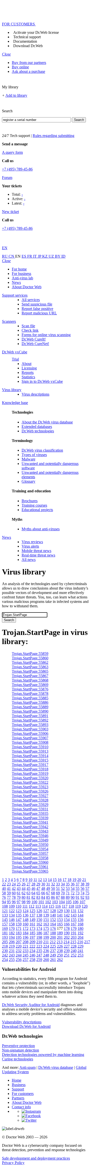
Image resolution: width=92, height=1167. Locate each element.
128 (53, 911)
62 (24, 893)
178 (67, 928)
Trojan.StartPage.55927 (30, 796)
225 (53, 946)
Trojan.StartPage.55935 (30, 813)
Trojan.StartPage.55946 (30, 836)
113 (38, 906)
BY (58, 256)
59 (9, 893)
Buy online (20, 67)
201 (60, 937)
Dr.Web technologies (38, 431)
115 (51, 906)
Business (19, 1085)
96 (14, 902)
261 (53, 959)
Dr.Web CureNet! (35, 344)
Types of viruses (34, 455)
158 (12, 924)
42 (14, 888)
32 (53, 884)
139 (46, 915)
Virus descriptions (35, 394)
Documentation (25, 41)
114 (45, 906)
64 (33, 893)
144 (80, 915)
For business (21, 273)
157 (5, 924)
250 (60, 955)
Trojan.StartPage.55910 (30, 747)
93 (87, 897)
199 (46, 937)
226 (60, 946)
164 (53, 924)
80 (24, 897)
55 (77, 888)
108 (5, 906)
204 (80, 937)
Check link (30, 330)
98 (24, 902)
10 (30, 880)
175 (46, 928)
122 (12, 911)
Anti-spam (27, 1067)
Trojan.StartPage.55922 (30, 782)
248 (46, 955)
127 (46, 911)
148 (25, 920)
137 (32, 915)
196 (25, 937)
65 (38, 893)
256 (19, 959)
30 (43, 884)
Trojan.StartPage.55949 (30, 840)
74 (82, 893)
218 (5, 946)
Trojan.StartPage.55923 (30, 787)
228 (74, 946)
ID (63, 256)
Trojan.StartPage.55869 (30, 685)
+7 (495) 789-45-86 (17, 169)
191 (74, 933)
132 (80, 911)
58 (4, 893)
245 (25, 955)
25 (19, 884)
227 (67, 946)
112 (31, 906)
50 (53, 888)
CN (12, 256)
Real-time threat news (38, 555)
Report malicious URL (39, 313)
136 (25, 915)
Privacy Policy (13, 1163)
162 (39, 924)
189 (60, 933)
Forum (7, 177)
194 (12, 937)
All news (29, 559)
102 (48, 902)
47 (38, 888)
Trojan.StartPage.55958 (30, 858)
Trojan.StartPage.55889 (30, 707)
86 (53, 897)
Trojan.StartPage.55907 (30, 738)
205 (5, 942)
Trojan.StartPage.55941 (30, 822)
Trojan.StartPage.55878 (30, 693)
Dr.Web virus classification (42, 450)
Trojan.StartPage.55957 (30, 853)
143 (74, 915)
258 (32, 959)
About (26, 364)
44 (24, 888)
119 (78, 906)
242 (5, 955)
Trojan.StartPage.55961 (30, 867)
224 (46, 946)
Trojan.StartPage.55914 (30, 756)
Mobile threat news (36, 551)
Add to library (16, 95)
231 (12, 951)
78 (14, 897)
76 (4, 897)
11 (35, 880)
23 (9, 884)
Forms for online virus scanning (46, 335)
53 (68, 888)
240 (74, 951)
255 (12, 959)
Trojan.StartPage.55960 (30, 862)
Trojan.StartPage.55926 (30, 791)
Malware (28, 459)
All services (31, 300)
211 (46, 942)
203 (74, 937)
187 (46, 933)
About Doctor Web (26, 287)
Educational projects (37, 510)
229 (80, 946)
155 (74, 920)
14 (50, 880)
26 (24, 884)
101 (41, 902)
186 (39, 933)
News (16, 282)
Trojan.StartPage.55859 (30, 653)
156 (80, 920)
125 (32, 911)
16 (60, 880)
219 (12, 946)
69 (58, 893)
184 (25, 933)
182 (12, 933)
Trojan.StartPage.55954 (30, 849)
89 (68, 897)
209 (32, 942)
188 (53, 933)
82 (33, 897)
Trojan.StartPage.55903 (30, 729)
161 (32, 924)
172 (25, 928)
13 (45, 880)
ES (24, 256)
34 (63, 884)
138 (39, 915)
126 (39, 911)
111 (25, 906)
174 (39, 928)
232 (19, 951)
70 (63, 893)
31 (48, 884)
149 (32, 920)
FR (30, 256)
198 (39, 937)
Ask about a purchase (28, 71)
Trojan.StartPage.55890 (30, 711)
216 (80, 942)
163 (46, 924)
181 (5, 933)
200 (53, 937)
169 (5, 928)
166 (67, 924)
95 (9, 902)
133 (5, 915)
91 (77, 897)
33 (58, 884)
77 (9, 897)
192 (80, 933)
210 (39, 942)
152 (53, 920)
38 (82, 884)
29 (38, 884)
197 (32, 937)
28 (33, 884)
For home (19, 269)
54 (73, 888)
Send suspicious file (37, 304)
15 (55, 880)
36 (73, 884)
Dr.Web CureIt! (34, 339)
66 (43, 893)
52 (63, 888)
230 (5, 951)
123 (19, 911)
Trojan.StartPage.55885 (30, 698)
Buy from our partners (29, 62)
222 (32, 946)
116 (58, 906)
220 (19, 946)
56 (82, 888)
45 (28, 888)
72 (73, 893)
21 (84, 880)
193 (5, 937)
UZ (52, 256)
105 (69, 902)
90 (73, 897)
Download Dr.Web (28, 46)
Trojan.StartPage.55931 (30, 809)
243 (12, 955)
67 (48, 893)
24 (14, 884)
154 (67, 920)
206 (12, 942)
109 (12, 906)
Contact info (21, 1107)
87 (58, 897)
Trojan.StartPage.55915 (30, 760)
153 (60, 920)
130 (67, 911)
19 (74, 880)
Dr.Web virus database (55, 1067)
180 (80, 928)
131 (74, 911)
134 (12, 915)
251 (67, 955)
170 (12, 928)
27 (28, 884)
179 (74, 928)
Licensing (29, 368)
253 (80, 955)
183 (19, 933)
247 (39, 955)
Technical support (27, 37)
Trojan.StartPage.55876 (30, 689)
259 (39, 959)
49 (48, 888)
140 (53, 915)
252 (74, 955)
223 (39, 946)
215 (73, 942)
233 (25, 951)
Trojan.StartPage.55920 (30, 778)
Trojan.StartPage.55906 (30, 733)
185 (32, 933)
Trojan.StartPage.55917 (30, 765)
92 (82, 897)
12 (40, 880)
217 (87, 942)
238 (60, 951)
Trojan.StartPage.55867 (30, 676)
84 (43, 897)
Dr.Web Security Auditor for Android (31, 1005)
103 (55, 902)
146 (12, 920)
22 (4, 884)
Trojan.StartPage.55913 (30, 751)
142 (67, 915)
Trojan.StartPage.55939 (30, 818)
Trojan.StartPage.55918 (30, 769)
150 (39, 920)
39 (87, 884)
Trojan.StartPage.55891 (30, 716)
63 (28, 893)
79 (19, 897)
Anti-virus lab (22, 278)
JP (40, 256)
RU (5, 256)
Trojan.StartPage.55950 (30, 844)
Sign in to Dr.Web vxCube (42, 381)
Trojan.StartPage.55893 (30, 725)
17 (64, 880)
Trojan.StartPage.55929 (30, 805)
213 (60, 942)
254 (5, 959)
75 (87, 893)
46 (33, 888)
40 (4, 888)
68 (53, 893)
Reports (28, 372)
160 (25, 924)
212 (53, 942)
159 (19, 924)
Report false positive (37, 308)
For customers (23, 1093)
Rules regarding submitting (53, 136)
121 (5, 911)
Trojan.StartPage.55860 (30, 658)
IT (35, 256)
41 (9, 888)
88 (63, 897)
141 (60, 915)
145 (5, 920)
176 (53, 928)
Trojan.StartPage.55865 (30, 671)
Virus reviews (32, 542)
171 (19, 928)
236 (46, 951)
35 (68, 884)
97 (19, 902)
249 (53, 955)
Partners (18, 1098)
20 (79, 880)
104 (62, 902)
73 (77, 893)
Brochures (30, 501)
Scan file (28, 326)
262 (60, 959)
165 (60, 924)
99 (28, 902)
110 (18, 906)
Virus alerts (30, 546)
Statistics (28, 377)
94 (4, 902)
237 (53, 951)
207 (19, 942)
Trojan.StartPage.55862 (30, 662)
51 (58, 888)
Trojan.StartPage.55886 (30, 702)
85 (48, 897)
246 (32, 955)
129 (60, 911)
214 (66, 942)
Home (16, 1080)
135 (19, 915)
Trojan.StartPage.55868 (30, 680)
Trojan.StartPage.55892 (30, 720)
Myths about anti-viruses (41, 529)
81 (28, 897)
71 (68, 893)
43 (19, 888)
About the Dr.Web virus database (47, 422)
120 (85, 906)
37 (77, 884)
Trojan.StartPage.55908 (30, 742)
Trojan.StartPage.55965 (30, 871)
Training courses (34, 505)
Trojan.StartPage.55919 (30, 773)
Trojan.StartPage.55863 (30, 667)
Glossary (28, 481)
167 (74, 924)
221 (25, 946)
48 (43, 888)
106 (76, 902)
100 (34, 902)
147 (19, 920)
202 (67, 937)
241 (80, 951)
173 (32, 928)
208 (25, 942)
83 (38, 897)
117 (64, 906)
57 (87, 888)
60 (14, 893)
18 (69, 880)
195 (19, 937)
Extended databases (37, 426)
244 (19, 955)
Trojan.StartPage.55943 (30, 831)
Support (18, 1089)
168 (80, 924)
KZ (45, 256)
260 (46, 959)
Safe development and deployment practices (36, 1158)
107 (82, 902)
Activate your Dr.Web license (36, 32)
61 (19, 893)
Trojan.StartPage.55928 (30, 800)
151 (46, 920)
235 (39, 951)
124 (25, 911)
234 (32, 951)
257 (25, 959)
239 (67, 951)
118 (71, 906)
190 (67, 933)
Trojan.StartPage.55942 (30, 827)
